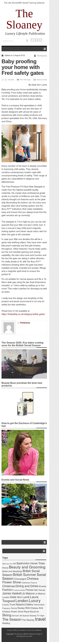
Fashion (7, 589)
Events (42, 586)
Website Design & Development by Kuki (29, 635)
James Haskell (11, 593)
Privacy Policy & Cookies (16, 630)
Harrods (41, 589)
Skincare (15, 615)
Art (14, 563)
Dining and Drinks (27, 586)
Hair (36, 589)
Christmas (8, 586)
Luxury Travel (8, 604)
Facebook (36, 40)
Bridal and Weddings (12, 571)
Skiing (6, 615)
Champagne (20, 578)
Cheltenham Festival (29, 582)
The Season (11, 619)
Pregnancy (6, 608)
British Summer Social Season (24, 576)
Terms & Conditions (34, 630)
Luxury (35, 600)
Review (21, 607)
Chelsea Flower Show (20, 580)
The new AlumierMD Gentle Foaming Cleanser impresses (24, 4)
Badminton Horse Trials (31, 563)
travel (40, 619)
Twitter (32, 40)
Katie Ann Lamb (19, 597)
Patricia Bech (39, 604)
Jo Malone (28, 593)
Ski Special (24, 615)
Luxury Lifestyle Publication (25, 33)
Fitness (29, 590)
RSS (40, 40)
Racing (14, 608)
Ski (37, 611)
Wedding (6, 623)
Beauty (5, 567)
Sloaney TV (34, 615)
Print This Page (25, 80)
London (21, 600)
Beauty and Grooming (27, 567)
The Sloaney (24, 19)
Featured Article (19, 590)
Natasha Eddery (24, 604)
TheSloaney (42, 56)
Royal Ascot (30, 611)
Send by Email (42, 80)
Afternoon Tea (7, 564)
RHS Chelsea (31, 607)
